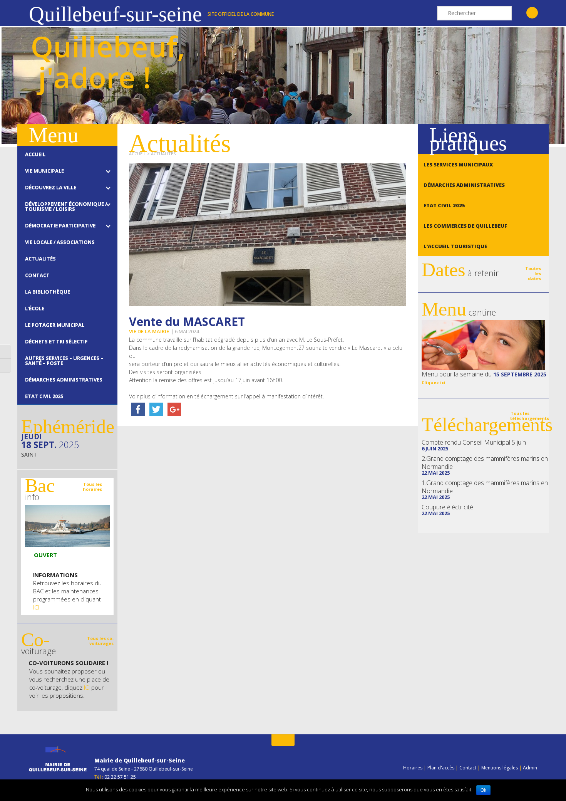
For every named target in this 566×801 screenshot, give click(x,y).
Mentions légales (499, 767)
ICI (36, 607)
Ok (483, 790)
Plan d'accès (440, 767)
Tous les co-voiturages (100, 640)
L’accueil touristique (455, 246)
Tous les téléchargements (529, 415)
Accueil (137, 153)
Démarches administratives (464, 184)
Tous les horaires (92, 486)
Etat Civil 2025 (444, 205)
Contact (467, 767)
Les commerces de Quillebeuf (465, 225)
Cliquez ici (433, 382)
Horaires (412, 767)
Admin (530, 767)
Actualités (163, 153)
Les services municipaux (458, 164)
